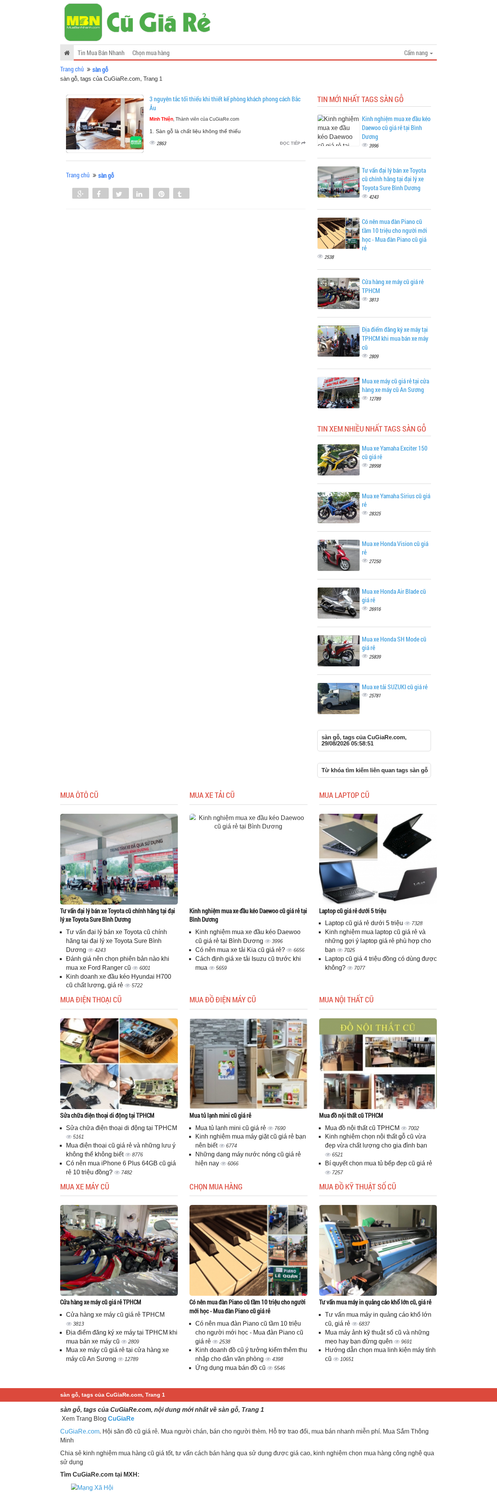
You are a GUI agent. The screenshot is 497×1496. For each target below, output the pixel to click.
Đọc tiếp (290, 143)
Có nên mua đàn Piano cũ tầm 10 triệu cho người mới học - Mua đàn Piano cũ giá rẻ (394, 234)
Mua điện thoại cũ (91, 999)
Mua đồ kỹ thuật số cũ (357, 1186)
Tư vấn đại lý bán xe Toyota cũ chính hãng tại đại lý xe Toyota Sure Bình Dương (394, 179)
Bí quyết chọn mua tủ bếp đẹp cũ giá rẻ (378, 1163)
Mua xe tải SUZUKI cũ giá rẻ (394, 687)
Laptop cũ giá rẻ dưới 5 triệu (352, 911)
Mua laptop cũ (344, 795)
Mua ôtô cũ (79, 795)
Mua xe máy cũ (84, 1186)
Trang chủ (72, 69)
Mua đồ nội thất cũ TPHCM (351, 1115)
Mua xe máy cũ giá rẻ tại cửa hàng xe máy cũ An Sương (395, 385)
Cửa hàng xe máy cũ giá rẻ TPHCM (100, 1302)
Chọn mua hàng (151, 53)
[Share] (80, 194)
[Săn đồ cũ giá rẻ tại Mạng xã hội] (92, 1487)
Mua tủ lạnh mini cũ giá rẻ (220, 1115)
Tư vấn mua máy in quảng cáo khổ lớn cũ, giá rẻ (375, 1302)
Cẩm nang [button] (416, 53)
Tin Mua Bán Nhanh (101, 53)
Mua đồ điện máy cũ (222, 999)
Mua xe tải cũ (212, 795)
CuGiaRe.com (79, 1431)
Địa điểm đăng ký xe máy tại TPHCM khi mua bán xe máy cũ (395, 338)
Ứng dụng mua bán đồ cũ (231, 1367)
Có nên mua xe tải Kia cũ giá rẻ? (241, 949)
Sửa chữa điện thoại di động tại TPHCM (107, 1115)
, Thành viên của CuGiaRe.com (194, 119)
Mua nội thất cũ (346, 999)
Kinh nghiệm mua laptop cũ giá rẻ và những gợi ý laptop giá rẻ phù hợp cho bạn (378, 941)
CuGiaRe (121, 1418)
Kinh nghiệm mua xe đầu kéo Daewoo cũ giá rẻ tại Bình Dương (396, 127)
